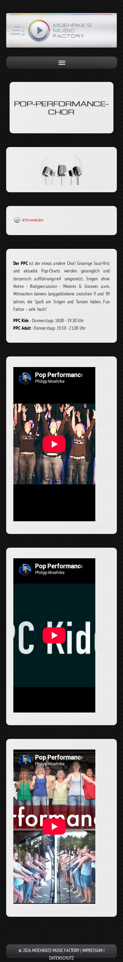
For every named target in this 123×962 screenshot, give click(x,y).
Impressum (92, 950)
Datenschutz (61, 958)
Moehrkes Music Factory (55, 950)
